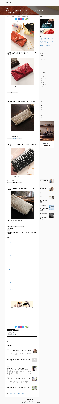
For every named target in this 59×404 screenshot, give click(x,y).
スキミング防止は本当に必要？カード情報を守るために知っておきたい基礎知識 (47, 45)
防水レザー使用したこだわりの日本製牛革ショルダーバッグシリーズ (18, 387)
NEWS (9, 341)
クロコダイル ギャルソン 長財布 (12, 92)
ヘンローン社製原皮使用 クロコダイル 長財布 (14, 182)
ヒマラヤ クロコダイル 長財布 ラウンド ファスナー (15, 226)
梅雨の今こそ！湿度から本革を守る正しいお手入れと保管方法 (47, 48)
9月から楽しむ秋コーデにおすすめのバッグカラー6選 (46, 39)
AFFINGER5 (38, 402)
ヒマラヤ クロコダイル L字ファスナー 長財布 (14, 138)
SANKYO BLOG (9, 2)
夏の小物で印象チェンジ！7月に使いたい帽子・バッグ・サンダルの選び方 (46, 42)
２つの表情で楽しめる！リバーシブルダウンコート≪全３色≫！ (20, 394)
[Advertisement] (22, 318)
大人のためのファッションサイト (29, 401)
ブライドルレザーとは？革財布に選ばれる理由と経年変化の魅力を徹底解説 (47, 50)
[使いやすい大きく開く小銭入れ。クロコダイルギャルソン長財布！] (23, 19)
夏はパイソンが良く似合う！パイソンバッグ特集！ (15, 368)
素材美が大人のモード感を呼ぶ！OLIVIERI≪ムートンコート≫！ (20, 393)
